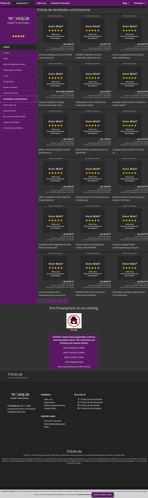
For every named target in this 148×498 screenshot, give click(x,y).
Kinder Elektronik (10, 105)
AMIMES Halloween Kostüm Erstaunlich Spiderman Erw (89, 56)
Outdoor (6, 53)
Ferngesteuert (8, 81)
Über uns (41, 3)
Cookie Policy (50, 408)
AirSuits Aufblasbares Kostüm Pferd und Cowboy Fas (55, 56)
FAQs (46, 427)
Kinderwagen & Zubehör (12, 70)
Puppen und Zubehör (11, 122)
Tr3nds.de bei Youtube (90, 408)
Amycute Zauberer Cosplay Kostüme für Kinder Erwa (51, 104)
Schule (5, 76)
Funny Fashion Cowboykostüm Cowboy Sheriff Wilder (90, 246)
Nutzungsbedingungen (54, 424)
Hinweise (139, 3)
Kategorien (22, 3)
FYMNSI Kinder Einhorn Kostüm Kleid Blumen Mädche (90, 293)
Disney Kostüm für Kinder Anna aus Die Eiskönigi (92, 198)
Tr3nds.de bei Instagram (91, 402)
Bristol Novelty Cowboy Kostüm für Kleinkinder (92, 151)
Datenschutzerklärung (54, 405)
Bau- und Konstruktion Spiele (14, 116)
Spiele (5, 58)
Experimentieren (9, 111)
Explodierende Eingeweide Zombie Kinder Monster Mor (55, 246)
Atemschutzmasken (10, 93)
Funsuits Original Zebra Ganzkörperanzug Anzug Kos (52, 293)
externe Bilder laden (102, 494)
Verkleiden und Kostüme (15, 99)
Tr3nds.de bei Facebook (91, 399)
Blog (125, 3)
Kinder (6, 47)
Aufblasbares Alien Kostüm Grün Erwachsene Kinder (91, 104)
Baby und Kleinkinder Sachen (14, 64)
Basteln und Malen (10, 87)
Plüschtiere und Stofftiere (13, 128)
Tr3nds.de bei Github (90, 405)
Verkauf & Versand (60, 3)
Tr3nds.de (5, 3)
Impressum (49, 402)
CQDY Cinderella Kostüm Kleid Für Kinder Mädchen (54, 198)
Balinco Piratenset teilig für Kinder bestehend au (54, 151)
